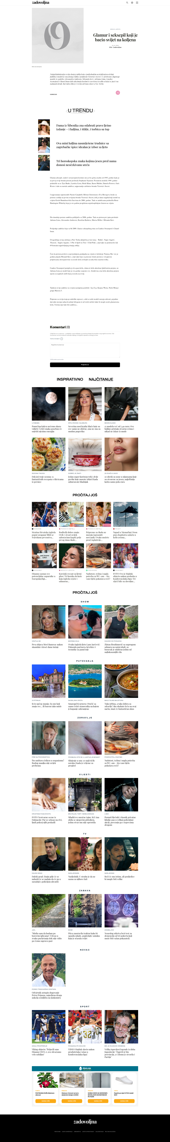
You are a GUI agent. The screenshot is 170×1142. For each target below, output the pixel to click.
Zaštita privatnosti (88, 1131)
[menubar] (132, 2)
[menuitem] (132, 2)
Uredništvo (77, 1131)
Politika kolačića (110, 1131)
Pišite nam (57, 1131)
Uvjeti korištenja (67, 1131)
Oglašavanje (100, 1131)
